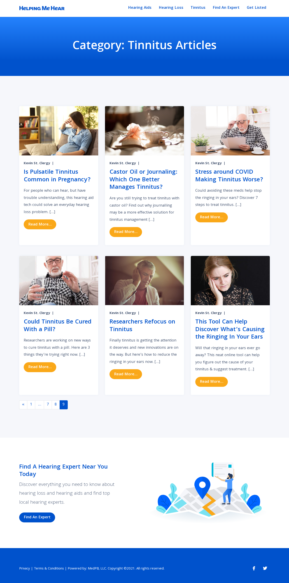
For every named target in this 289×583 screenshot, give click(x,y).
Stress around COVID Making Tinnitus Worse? (229, 176)
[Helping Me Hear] (42, 8)
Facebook (254, 568)
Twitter (265, 568)
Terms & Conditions (49, 569)
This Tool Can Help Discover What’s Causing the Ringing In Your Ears (230, 329)
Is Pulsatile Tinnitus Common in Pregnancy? (57, 176)
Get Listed (256, 8)
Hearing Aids (139, 8)
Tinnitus (198, 8)
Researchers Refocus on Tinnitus (142, 326)
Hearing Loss (171, 8)
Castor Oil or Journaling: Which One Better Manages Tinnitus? (143, 180)
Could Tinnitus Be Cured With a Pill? (57, 326)
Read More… (42, 224)
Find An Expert (226, 8)
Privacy (24, 569)
